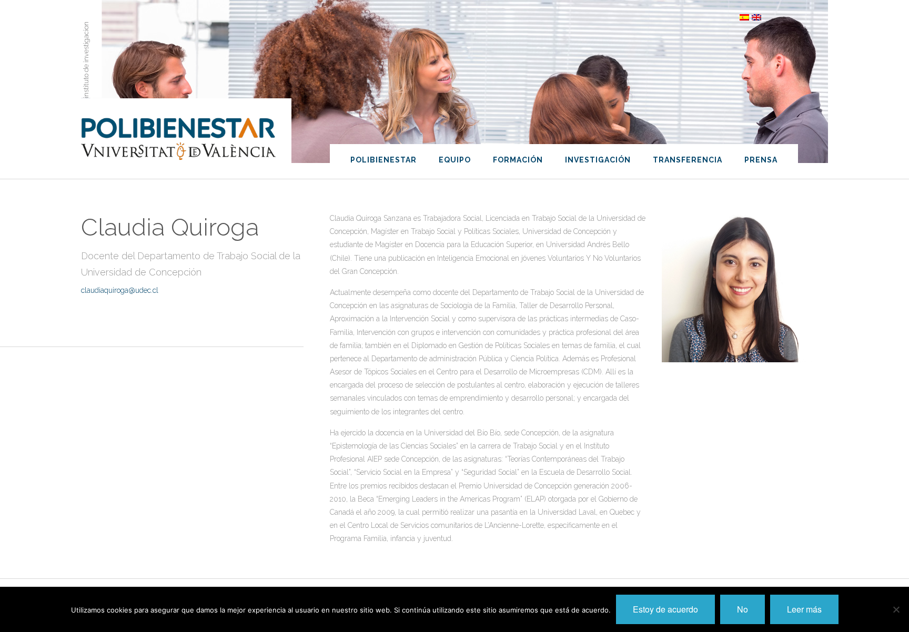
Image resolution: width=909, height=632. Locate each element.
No (742, 609)
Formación (518, 160)
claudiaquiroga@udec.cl (119, 290)
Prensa (760, 160)
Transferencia (687, 160)
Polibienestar (383, 160)
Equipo (455, 160)
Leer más (804, 609)
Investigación (598, 160)
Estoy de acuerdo (665, 609)
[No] (896, 609)
